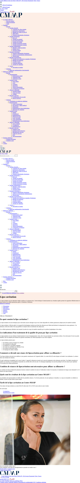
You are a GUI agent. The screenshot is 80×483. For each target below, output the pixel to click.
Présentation (6, 306)
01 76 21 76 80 (4, 8)
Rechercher (3, 289)
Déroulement (6, 309)
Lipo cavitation (20, 293)
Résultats (5, 311)
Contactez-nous (11, 468)
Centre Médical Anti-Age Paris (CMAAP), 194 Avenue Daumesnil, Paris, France (20, 0)
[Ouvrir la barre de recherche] (1, 146)
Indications (6, 307)
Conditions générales (41, 482)
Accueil (4, 293)
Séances (5, 310)
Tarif (4, 313)
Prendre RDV (3, 468)
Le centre (2, 481)
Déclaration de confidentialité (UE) (26, 482)
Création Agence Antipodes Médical (9, 482)
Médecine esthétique (11, 293)
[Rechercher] (16, 155)
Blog (21, 481)
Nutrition (7, 481)
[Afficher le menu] (2, 148)
